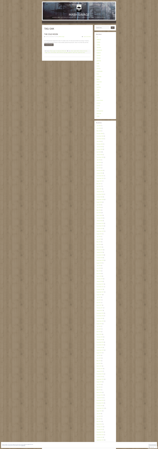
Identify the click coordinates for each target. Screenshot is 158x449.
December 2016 (100, 313)
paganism (70, 52)
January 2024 (100, 146)
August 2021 (99, 181)
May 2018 (99, 270)
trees (84, 52)
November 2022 (100, 157)
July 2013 (99, 413)
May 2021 (99, 183)
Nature (51, 50)
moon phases (53, 52)
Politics (98, 92)
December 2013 (100, 400)
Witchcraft (64, 50)
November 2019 (100, 226)
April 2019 (99, 244)
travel (98, 108)
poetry (98, 89)
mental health (99, 71)
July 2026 (99, 125)
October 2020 (100, 197)
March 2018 (99, 276)
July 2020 (99, 204)
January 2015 (100, 371)
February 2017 (100, 307)
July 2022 (99, 159)
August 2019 (99, 234)
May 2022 (99, 165)
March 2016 (99, 334)
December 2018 (100, 255)
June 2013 (99, 416)
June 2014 (99, 384)
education (99, 47)
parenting (99, 87)
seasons (98, 103)
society (98, 105)
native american (60, 52)
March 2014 (99, 392)
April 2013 (99, 421)
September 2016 (100, 321)
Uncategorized (59, 50)
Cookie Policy (23, 445)
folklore (81, 50)
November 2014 (100, 374)
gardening (99, 60)
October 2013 (100, 405)
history (98, 66)
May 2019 (99, 241)
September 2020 (100, 199)
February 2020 (100, 218)
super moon (75, 52)
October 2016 (100, 318)
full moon (85, 50)
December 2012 (100, 432)
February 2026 (100, 133)
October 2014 (100, 376)
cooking (98, 42)
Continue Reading (48, 45)
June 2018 (99, 268)
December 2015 (100, 342)
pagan (54, 50)
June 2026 (99, 128)
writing (98, 116)
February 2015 (100, 368)
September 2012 (100, 440)
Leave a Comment (87, 36)
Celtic (72, 50)
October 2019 (100, 228)
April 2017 (99, 302)
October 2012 (100, 437)
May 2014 (99, 387)
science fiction (100, 100)
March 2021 (99, 189)
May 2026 (99, 130)
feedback (99, 52)
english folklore (76, 50)
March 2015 (99, 366)
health (98, 63)
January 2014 (100, 397)
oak (64, 52)
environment (99, 50)
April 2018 (99, 273)
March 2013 (99, 424)
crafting (98, 44)
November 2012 (100, 434)
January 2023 (100, 154)
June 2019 (99, 239)
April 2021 (99, 186)
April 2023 (99, 152)
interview (98, 68)
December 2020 (100, 194)
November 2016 (100, 315)
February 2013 (100, 426)
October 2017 (100, 289)
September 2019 (100, 231)
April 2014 (99, 389)
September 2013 (100, 408)
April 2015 (99, 363)
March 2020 (99, 215)
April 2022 (99, 167)
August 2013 (99, 411)
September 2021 (100, 178)
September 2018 (100, 260)
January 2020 (100, 220)
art (97, 37)
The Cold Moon (51, 34)
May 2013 (99, 418)
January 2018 (100, 281)
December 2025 (100, 136)
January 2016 (100, 339)
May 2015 (99, 360)
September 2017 (100, 292)
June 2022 (99, 162)
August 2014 (99, 381)
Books (79, 21)
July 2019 (99, 236)
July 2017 (99, 297)
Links (83, 21)
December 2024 (100, 138)
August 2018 (99, 263)
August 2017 (99, 294)
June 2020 (99, 207)
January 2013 (100, 429)
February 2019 (100, 249)
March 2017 (99, 305)
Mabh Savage (79, 15)
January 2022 (100, 173)
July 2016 (99, 326)
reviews (98, 97)
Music (75, 21)
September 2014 (100, 379)
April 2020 (99, 212)
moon (49, 52)
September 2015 (100, 350)
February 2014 (100, 395)
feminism (99, 55)
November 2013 (100, 403)
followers (99, 58)
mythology (99, 76)
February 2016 (100, 337)
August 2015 (99, 352)
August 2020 (99, 202)
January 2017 (100, 310)
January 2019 (100, 252)
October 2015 (100, 347)
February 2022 (100, 170)
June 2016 (99, 329)
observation (99, 81)
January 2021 (100, 191)
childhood (99, 39)
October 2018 (100, 257)
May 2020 (99, 210)
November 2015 (100, 344)
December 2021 (100, 175)
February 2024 (100, 144)
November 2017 (100, 286)
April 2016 (99, 331)
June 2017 (99, 300)
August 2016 (99, 323)
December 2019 (100, 223)
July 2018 (99, 265)
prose (98, 95)
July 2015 (99, 355)
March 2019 (99, 247)
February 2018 (100, 278)
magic (46, 52)
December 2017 (100, 284)
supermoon (80, 52)
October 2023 (100, 149)
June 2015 (99, 358)
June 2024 (99, 141)
